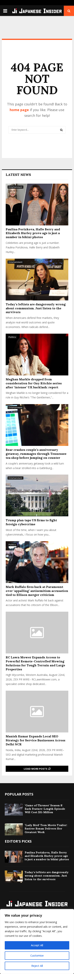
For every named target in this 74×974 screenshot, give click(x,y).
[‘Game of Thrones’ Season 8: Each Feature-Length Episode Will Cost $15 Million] (14, 810)
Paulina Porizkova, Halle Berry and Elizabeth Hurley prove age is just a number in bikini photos (33, 233)
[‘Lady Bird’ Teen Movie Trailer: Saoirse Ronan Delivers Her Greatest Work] (14, 829)
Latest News (18, 174)
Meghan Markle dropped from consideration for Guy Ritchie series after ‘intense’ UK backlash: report (34, 383)
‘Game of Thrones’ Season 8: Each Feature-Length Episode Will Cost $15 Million (45, 809)
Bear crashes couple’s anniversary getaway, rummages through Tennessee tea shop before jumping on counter (36, 454)
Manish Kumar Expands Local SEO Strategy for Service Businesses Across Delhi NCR (35, 740)
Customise (37, 955)
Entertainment (15, 187)
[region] (37, 941)
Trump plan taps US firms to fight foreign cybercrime (31, 522)
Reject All (37, 966)
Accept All (37, 945)
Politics (12, 337)
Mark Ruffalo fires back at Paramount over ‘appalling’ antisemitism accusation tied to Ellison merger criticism (37, 591)
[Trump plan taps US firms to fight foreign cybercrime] (37, 495)
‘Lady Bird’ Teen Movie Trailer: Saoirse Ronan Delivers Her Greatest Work (46, 828)
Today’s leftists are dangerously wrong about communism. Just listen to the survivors (36, 308)
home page (19, 109)
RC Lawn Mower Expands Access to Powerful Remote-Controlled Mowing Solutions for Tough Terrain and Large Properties (35, 663)
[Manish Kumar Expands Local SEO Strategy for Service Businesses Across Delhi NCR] (37, 711)
